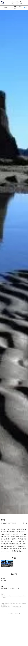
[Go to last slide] (10, 7)
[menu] (25, 2)
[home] (5, 3)
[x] (26, 523)
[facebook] (23, 523)
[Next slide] (27, 7)
